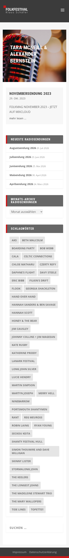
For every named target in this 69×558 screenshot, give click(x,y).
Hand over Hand (24, 296)
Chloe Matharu (23, 264)
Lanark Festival (23, 361)
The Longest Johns (25, 485)
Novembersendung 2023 (30, 93)
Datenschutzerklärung (43, 552)
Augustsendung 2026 (23, 148)
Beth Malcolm (32, 240)
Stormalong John (25, 469)
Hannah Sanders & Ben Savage (34, 304)
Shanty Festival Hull (27, 441)
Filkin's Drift (38, 280)
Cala (15, 256)
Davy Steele (48, 272)
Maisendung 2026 (21, 175)
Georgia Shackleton (40, 288)
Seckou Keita (21, 433)
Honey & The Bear (24, 320)
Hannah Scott (22, 312)
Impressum (19, 552)
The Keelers (20, 477)
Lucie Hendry (21, 377)
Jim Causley (20, 329)
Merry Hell (46, 393)
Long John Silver (24, 369)
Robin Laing (20, 425)
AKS (14, 240)
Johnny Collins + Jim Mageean (33, 337)
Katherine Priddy (24, 353)
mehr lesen (16, 118)
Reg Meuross (33, 417)
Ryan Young (43, 425)
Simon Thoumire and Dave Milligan (30, 451)
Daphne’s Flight (23, 272)
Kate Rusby (19, 345)
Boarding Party (23, 248)
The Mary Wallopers (26, 501)
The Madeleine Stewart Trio (32, 493)
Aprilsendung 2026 (21, 184)
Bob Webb (46, 248)
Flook (16, 288)
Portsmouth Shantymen (29, 409)
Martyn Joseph (22, 393)
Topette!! (37, 509)
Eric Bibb (18, 280)
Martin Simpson (23, 385)
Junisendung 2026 (21, 166)
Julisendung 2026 (20, 157)
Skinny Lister (21, 461)
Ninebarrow (21, 401)
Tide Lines (19, 509)
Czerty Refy (48, 264)
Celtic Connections (38, 256)
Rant (15, 417)
